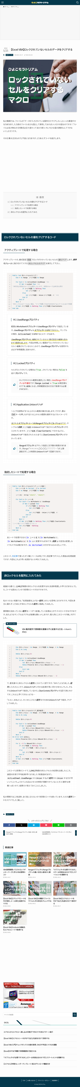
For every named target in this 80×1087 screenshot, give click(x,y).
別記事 (15, 556)
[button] (9, 825)
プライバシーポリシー (44, 1080)
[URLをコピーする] (71, 825)
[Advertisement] (40, 23)
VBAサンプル (9, 55)
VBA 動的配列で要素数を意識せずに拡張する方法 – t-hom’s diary (46, 630)
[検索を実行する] (75, 1015)
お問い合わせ (31, 1080)
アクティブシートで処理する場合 (26, 205)
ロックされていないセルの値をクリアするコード (29, 202)
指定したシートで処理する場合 (26, 208)
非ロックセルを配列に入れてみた (24, 212)
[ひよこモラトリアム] (40, 2)
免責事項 (54, 1080)
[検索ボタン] (77, 2)
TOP (24, 1080)
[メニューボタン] (2, 2)
